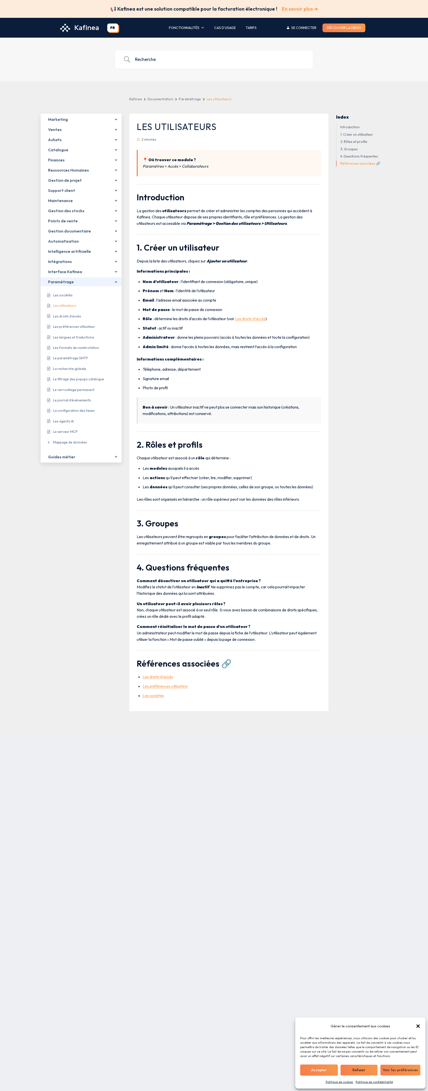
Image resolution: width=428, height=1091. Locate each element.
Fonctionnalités (184, 28)
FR (112, 28)
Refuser (358, 1070)
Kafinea (135, 99)
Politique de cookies (339, 1082)
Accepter (319, 1070)
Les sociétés (153, 695)
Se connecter (303, 28)
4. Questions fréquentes (359, 156)
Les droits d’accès (250, 318)
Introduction (350, 127)
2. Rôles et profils (353, 142)
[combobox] (112, 28)
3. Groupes (349, 149)
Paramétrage (190, 99)
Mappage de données (70, 442)
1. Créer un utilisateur (356, 134)
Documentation (160, 99)
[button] (418, 1026)
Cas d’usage (225, 28)
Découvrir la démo (344, 28)
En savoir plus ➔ (300, 9)
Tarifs (251, 28)
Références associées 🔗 (360, 163)
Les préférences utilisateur (165, 686)
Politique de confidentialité (374, 1082)
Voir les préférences (400, 1070)
